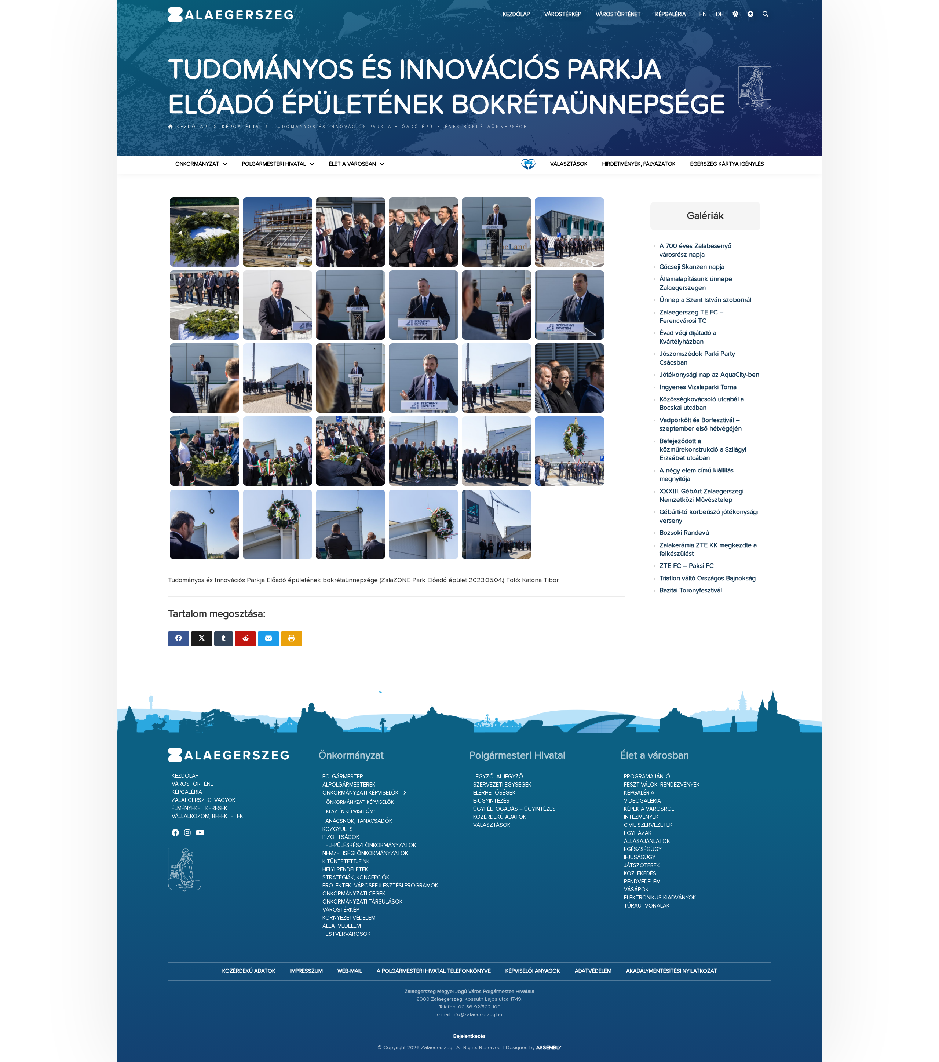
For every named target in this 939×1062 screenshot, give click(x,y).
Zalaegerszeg (230, 14)
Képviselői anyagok (532, 971)
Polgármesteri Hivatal (274, 164)
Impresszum (306, 971)
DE (719, 15)
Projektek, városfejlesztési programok (380, 885)
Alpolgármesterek (349, 785)
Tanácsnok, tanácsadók (357, 821)
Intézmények (641, 817)
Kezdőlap (516, 14)
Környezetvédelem (349, 918)
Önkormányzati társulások (362, 902)
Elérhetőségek (494, 793)
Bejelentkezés (469, 1036)
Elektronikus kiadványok (660, 898)
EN (703, 15)
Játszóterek (642, 865)
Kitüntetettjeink (346, 861)
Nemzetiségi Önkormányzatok (365, 853)
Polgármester (342, 777)
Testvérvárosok (346, 934)
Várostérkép (562, 14)
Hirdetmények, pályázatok (639, 164)
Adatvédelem (593, 971)
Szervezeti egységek (502, 785)
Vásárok (636, 890)
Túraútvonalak (647, 906)
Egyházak (638, 833)
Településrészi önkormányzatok (369, 845)
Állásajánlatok (647, 841)
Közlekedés (640, 873)
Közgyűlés (337, 829)
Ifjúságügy (639, 857)
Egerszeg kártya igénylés (727, 164)
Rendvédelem (642, 881)
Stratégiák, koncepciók (356, 877)
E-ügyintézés (491, 801)
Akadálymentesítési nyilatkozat (671, 971)
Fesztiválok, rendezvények (662, 785)
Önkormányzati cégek (354, 894)
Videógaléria (642, 801)
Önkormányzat (197, 164)
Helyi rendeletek (345, 869)
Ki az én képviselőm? (350, 811)
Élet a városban (352, 164)
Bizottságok (340, 837)
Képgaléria (670, 14)
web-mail (349, 971)
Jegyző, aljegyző (498, 777)
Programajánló (647, 777)
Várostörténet (618, 14)
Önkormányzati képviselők (360, 793)
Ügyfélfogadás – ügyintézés (514, 809)
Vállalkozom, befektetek (207, 816)
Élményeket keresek (199, 808)
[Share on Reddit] (245, 638)
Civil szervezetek (648, 825)
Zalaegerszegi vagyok (203, 800)
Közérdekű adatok (499, 817)
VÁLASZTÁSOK (569, 164)
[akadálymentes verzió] (750, 14)
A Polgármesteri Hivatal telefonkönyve (434, 971)
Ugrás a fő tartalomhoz (753, 3)
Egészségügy (643, 849)
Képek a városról (649, 809)
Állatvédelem (341, 926)
